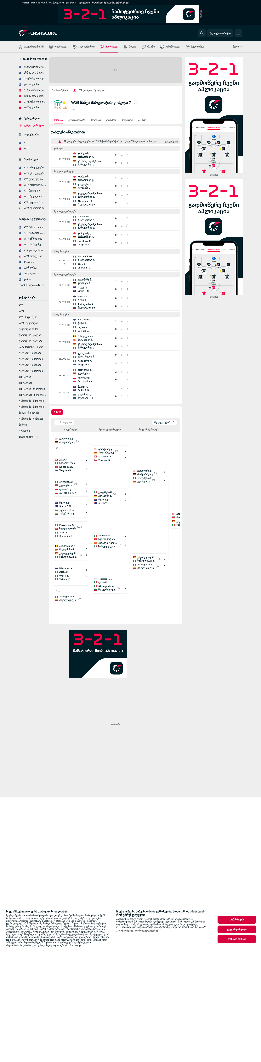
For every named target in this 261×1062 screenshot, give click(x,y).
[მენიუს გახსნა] (238, 33)
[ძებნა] (202, 33)
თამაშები (111, 120)
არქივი (142, 120)
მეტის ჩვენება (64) (29, 285)
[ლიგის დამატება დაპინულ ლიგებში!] (136, 102)
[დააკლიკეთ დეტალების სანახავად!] (115, 159)
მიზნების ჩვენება (237, 939)
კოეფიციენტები (76, 120)
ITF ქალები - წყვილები (91, 90)
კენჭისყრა (127, 120)
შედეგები (96, 120)
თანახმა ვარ (237, 919)
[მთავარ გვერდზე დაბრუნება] (45, 33)
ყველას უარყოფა (237, 929)
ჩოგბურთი (62, 90)
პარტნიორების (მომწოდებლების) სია (137, 930)
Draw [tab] (57, 412)
